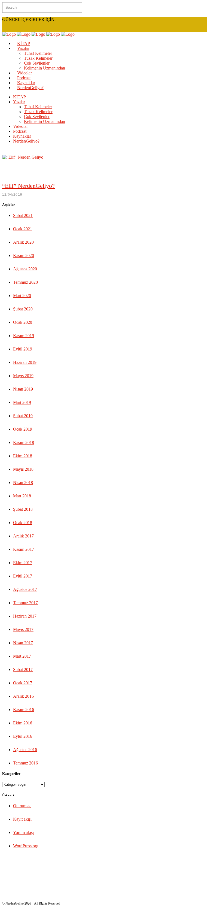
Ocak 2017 (22, 683)
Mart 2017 (22, 656)
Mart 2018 (22, 496)
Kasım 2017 (23, 549)
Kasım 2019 (23, 335)
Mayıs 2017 (23, 629)
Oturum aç (22, 805)
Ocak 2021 (22, 228)
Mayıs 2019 (23, 375)
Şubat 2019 (23, 415)
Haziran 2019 (24, 362)
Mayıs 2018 (23, 469)
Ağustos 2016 (25, 749)
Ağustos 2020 (25, 269)
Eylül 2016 (22, 736)
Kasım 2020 (23, 255)
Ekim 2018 (22, 456)
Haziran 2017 (24, 616)
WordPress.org (25, 846)
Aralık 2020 (23, 242)
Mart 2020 (22, 295)
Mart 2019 (22, 402)
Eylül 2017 (22, 576)
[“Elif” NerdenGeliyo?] (22, 157)
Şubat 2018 (23, 509)
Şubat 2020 (23, 309)
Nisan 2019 (23, 389)
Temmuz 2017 (25, 602)
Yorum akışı (23, 832)
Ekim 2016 (22, 723)
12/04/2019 (12, 194)
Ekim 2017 (22, 562)
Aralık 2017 (23, 536)
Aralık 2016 (23, 696)
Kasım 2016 (23, 709)
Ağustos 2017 (25, 589)
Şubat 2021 (23, 215)
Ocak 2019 (22, 429)
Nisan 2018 (23, 482)
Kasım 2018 (23, 442)
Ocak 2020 (22, 322)
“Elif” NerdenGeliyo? (28, 185)
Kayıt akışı (22, 819)
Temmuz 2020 (25, 282)
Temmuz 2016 (25, 763)
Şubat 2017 (23, 669)
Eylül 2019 (22, 349)
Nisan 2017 (23, 642)
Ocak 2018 (22, 522)
